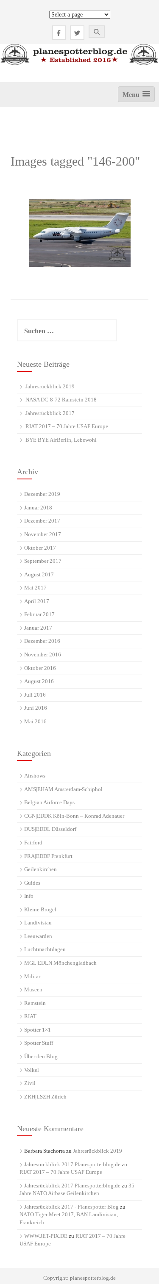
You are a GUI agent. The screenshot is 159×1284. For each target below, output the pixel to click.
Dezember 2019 (42, 494)
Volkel (31, 1070)
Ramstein (35, 1003)
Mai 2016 (35, 721)
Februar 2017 (39, 614)
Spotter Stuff (38, 1043)
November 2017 (42, 534)
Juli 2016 (35, 695)
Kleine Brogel (40, 909)
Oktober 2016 (40, 668)
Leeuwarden (38, 936)
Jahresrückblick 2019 (50, 386)
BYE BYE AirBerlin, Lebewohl (61, 440)
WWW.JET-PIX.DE (45, 1236)
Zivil (30, 1083)
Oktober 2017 (40, 548)
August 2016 (39, 681)
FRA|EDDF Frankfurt (48, 856)
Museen (33, 989)
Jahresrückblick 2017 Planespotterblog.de (72, 1164)
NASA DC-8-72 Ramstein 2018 (61, 399)
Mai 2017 (35, 587)
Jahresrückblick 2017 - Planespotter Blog (71, 1207)
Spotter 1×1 (37, 1030)
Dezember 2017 (42, 520)
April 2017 (36, 601)
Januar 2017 (38, 628)
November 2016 (42, 654)
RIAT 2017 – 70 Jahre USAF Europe (66, 426)
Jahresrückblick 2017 (50, 413)
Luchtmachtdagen (45, 949)
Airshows (34, 775)
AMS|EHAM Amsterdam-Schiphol (63, 789)
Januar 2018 (38, 507)
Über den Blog (41, 1056)
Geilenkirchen (40, 869)
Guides (32, 883)
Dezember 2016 (42, 641)
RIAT (30, 1016)
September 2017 (42, 561)
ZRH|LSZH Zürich (45, 1096)
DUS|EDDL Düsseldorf (50, 829)
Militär (32, 976)
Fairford (33, 842)
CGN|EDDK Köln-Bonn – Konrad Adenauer (74, 816)
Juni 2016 (35, 708)
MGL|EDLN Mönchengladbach (60, 963)
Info (28, 896)
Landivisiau (38, 922)
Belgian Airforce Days (49, 802)
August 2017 (39, 574)
